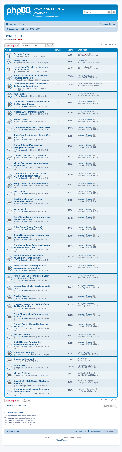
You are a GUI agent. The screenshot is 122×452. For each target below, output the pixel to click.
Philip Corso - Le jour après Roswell (31, 183)
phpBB (52, 437)
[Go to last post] (90, 54)
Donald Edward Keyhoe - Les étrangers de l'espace (28, 146)
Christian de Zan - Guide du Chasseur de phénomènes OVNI (32, 246)
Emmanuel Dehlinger (24, 352)
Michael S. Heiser (22, 373)
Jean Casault (20, 191)
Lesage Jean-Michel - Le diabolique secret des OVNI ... (31, 68)
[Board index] (19, 10)
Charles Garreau (21, 296)
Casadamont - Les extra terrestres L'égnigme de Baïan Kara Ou (30, 174)
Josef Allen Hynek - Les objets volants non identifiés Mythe (28, 256)
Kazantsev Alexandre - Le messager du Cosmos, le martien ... (31, 84)
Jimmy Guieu (20, 60)
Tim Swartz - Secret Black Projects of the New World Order (32, 102)
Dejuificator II (85, 75)
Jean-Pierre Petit (22, 334)
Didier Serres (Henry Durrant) (28, 227)
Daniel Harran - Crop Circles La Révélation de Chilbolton (29, 343)
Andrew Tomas (21, 119)
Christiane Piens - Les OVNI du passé (32, 127)
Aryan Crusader (22, 96)
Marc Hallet (19, 94)
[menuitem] (21, 24)
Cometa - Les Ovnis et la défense (30, 155)
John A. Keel (20, 365)
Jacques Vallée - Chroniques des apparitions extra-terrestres (30, 266)
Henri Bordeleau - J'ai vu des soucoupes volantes (28, 200)
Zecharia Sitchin (22, 54)
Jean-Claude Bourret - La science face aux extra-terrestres (32, 218)
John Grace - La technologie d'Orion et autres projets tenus (31, 277)
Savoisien (84, 54)
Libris (82, 60)
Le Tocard (18, 40)
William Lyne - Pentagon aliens (29, 112)
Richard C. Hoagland (24, 359)
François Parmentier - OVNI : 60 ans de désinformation (31, 305)
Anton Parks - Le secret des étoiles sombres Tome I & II (31, 76)
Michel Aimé (20, 209)
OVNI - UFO (13, 36)
